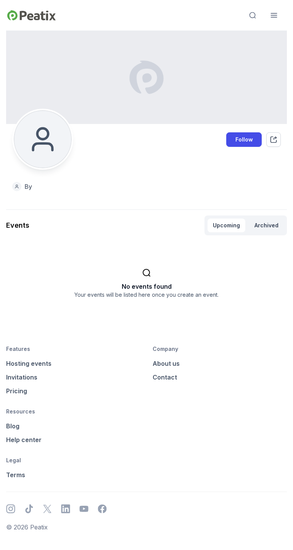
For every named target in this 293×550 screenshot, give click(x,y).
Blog (12, 426)
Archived (266, 225)
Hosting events (29, 363)
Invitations (21, 377)
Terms (15, 475)
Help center (24, 440)
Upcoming (226, 225)
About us (166, 363)
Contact (165, 377)
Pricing (16, 391)
